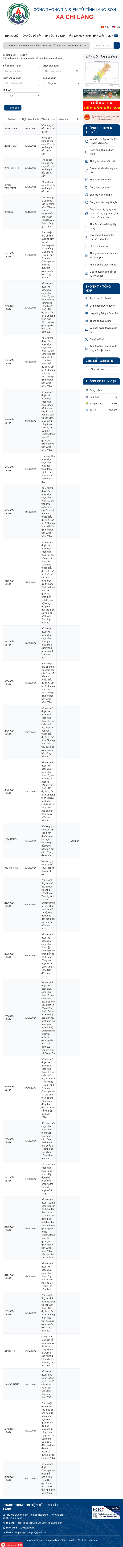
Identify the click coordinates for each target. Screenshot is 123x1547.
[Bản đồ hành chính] (101, 73)
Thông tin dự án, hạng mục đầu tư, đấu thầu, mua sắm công (33, 58)
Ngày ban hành (51, 65)
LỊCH (22, 54)
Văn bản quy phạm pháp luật (86, 35)
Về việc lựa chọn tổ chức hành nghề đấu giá (48, 186)
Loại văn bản (49, 77)
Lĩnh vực (7, 90)
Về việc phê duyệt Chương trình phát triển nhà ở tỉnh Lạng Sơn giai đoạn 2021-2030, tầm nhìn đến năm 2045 (48, 1478)
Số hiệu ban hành (12, 65)
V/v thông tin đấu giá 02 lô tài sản (48, 128)
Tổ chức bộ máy (31, 35)
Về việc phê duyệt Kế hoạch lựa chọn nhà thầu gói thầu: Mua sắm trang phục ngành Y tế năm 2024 (47, 643)
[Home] (18, 13)
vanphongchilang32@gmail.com (31, 1532)
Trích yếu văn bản (12, 77)
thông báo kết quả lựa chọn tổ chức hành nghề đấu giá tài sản (48, 145)
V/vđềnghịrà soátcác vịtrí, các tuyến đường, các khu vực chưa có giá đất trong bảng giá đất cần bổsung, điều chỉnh (47, 841)
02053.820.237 (27, 1527)
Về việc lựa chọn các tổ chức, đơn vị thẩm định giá (47, 868)
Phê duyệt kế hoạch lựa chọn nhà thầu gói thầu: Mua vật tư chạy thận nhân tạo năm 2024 (48, 468)
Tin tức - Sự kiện (55, 35)
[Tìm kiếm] (117, 45)
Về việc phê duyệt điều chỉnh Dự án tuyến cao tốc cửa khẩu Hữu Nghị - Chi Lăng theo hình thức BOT (48, 1384)
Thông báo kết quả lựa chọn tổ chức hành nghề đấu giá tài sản (48, 167)
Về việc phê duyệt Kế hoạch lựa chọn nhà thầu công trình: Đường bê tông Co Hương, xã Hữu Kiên (47, 1276)
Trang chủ (11, 35)
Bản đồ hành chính (101, 56)
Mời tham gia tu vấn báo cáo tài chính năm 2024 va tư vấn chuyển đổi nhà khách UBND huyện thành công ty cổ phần (48, 212)
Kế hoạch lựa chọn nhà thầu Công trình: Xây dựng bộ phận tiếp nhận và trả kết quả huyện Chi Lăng (48, 1179)
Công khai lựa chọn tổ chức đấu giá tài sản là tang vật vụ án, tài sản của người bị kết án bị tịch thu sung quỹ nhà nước (48, 1351)
